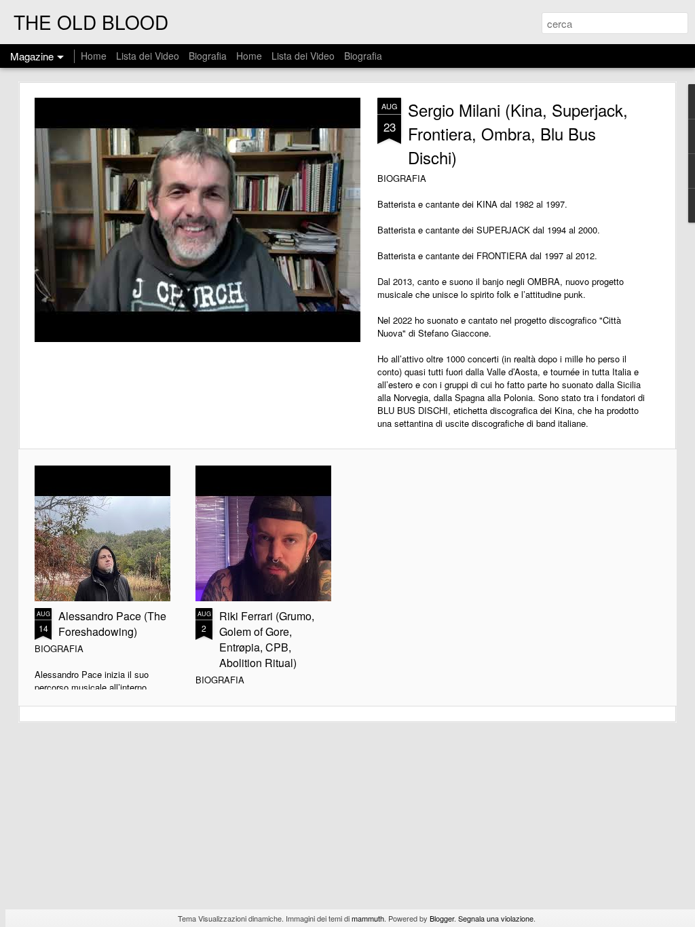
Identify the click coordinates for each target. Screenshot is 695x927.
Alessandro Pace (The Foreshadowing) (112, 623)
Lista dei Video (149, 55)
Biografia (208, 55)
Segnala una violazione (495, 918)
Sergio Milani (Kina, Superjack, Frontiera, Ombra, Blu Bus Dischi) (518, 133)
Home (94, 55)
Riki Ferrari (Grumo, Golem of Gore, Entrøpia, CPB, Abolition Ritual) (266, 639)
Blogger (442, 918)
